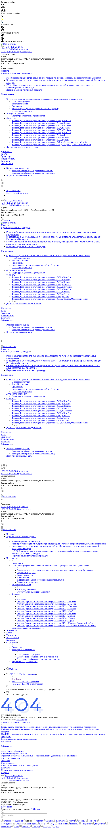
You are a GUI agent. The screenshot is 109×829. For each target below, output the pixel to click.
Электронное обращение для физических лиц (32, 170)
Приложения (17, 106)
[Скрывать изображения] (2, 30)
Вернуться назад (8, 720)
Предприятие (7, 94)
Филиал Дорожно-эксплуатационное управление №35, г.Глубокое (42, 130)
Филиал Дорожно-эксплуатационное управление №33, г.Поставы (41, 125)
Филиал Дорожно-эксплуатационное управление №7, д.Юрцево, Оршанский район (50, 142)
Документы (6, 151)
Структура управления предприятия (28, 116)
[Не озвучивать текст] (2, 39)
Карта (4, 154)
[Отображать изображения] (2, 27)
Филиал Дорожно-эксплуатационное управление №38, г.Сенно (40, 137)
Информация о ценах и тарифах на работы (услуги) (35, 108)
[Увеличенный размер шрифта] (3, 11)
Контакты (5, 161)
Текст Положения (20, 104)
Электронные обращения (18, 168)
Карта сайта (6, 807)
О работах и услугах (21, 101)
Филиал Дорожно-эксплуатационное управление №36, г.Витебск (41, 132)
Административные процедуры (16, 73)
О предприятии (8, 763)
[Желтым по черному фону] (2, 19)
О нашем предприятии (22, 111)
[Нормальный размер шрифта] (3, 7)
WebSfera (36, 809)
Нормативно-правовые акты (19, 175)
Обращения (7, 163)
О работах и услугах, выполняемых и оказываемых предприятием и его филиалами (44, 99)
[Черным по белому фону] (2, 16)
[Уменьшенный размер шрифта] (2, 4)
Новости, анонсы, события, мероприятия (19, 765)
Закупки (5, 772)
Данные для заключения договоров (22, 147)
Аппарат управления (16, 113)
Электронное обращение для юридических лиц (33, 173)
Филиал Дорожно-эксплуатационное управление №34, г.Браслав (41, 128)
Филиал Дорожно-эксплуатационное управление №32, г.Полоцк (41, 123)
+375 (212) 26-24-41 (14, 47)
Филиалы (11, 118)
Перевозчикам (8, 159)
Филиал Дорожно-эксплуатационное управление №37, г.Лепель (41, 135)
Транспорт (6, 156)
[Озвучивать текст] (2, 36)
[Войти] (2, 183)
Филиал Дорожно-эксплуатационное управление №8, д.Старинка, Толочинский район (51, 144)
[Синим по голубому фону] (2, 22)
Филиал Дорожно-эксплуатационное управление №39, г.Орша (40, 140)
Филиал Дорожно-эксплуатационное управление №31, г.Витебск (41, 120)
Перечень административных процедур (24, 90)
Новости (5, 71)
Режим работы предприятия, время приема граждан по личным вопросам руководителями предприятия (53, 78)
